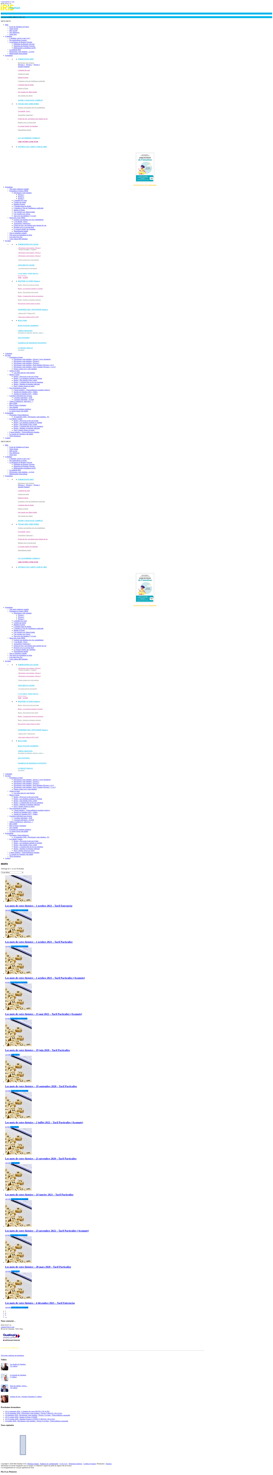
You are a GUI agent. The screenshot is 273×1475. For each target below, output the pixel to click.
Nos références (14, 32)
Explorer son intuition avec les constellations (31, 107)
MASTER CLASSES (29, 281)
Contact (7, 438)
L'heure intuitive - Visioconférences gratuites (24, 432)
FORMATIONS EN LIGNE (28, 244)
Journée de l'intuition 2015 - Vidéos (26, 392)
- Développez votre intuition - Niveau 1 (29, 248)
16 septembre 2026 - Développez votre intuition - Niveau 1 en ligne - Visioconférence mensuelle (37, 1415)
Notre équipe (13, 29)
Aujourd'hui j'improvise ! (25, 115)
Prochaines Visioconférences (19, 415)
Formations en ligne (16, 357)
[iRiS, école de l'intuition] (10, 10)
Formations (9, 55)
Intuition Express (23, 77)
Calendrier (8, 353)
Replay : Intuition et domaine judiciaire (29, 300)
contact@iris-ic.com (7, 2)
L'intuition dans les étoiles (26, 85)
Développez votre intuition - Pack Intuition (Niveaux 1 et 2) (34, 365)
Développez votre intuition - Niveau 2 (26, 361)
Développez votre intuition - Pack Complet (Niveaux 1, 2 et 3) (35, 367)
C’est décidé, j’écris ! (21, 221)
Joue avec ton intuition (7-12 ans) (25, 216)
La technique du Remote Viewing (20, 42)
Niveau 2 (29, 65)
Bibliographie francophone (18, 53)
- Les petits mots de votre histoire (27, 268)
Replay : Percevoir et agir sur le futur (28, 285)
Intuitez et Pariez (23, 88)
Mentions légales (33, 1464)
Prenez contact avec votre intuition (25, 369)
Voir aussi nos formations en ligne (20, 235)
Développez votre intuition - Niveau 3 (26, 363)
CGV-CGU (63, 1464)
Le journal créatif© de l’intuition (24, 229)
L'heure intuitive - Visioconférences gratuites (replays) (32, 390)
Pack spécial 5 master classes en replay (29, 303)
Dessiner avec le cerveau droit (27, 122)
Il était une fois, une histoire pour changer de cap (33, 119)
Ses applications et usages (18, 40)
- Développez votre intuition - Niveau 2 (29, 252)
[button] (6, 21)
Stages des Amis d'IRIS (17, 218)
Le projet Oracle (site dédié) (18, 411)
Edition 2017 (31, 313)
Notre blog (13, 34)
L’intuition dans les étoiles (22, 206)
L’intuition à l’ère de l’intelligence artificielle (28, 208)
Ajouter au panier (19, 910)
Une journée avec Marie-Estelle (27, 92)
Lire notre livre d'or (28, 142)
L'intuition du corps (24, 70)
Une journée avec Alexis (25, 95)
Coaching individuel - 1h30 (23, 398)
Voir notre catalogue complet (19, 189)
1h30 (19, 277)
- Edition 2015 (22, 313)
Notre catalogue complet (30, 100)
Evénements (9, 413)
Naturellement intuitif (24, 130)
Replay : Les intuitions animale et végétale (30, 288)
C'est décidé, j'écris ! (24, 111)
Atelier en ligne (14, 371)
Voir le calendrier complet (18, 233)
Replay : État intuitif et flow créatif (28, 292)
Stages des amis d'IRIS (28, 104)
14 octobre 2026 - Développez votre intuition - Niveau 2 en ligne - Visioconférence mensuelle (36, 1421)
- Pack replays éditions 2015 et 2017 (28, 317)
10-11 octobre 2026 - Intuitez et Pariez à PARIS (21, 1417)
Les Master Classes (15, 419)
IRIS (6, 25)
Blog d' (22, 320)
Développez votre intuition (26, 63)
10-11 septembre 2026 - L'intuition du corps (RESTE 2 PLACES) (27, 1411)
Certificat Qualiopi (89, 1464)
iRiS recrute (13, 30)
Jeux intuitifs (24, 338)
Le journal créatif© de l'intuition (28, 126)
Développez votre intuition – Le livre (21, 52)
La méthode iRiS (15, 50)
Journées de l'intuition (33, 309)
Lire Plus (15, 1055)
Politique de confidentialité (49, 1464)
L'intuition (8, 36)
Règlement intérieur (75, 1464)
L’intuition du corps (20, 200)
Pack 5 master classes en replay (24, 386)
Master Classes (14, 374)
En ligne (8, 241)
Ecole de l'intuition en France (19, 27)
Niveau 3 (37, 65)
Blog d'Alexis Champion (28, 325)
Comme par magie (23, 74)
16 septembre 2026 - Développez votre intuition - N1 (31, 417)
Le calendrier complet (29, 138)
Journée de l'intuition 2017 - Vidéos (26, 394)
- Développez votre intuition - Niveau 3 (29, 256)
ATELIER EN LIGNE (26, 265)
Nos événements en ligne (17, 388)
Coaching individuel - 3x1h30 (24, 399)
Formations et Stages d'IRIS (18, 191)
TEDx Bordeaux (15, 436)
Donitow (109, 1464)
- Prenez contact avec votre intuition (28, 260)
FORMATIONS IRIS (26, 59)
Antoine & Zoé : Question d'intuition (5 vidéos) (26, 1397)
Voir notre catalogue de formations (12, 1355)
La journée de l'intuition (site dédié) (21, 434)
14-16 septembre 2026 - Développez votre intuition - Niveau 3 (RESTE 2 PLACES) (33, 1413)
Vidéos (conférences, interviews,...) (21, 401)
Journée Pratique (23, 66)
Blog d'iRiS (13, 403)
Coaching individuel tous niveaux (20, 396)
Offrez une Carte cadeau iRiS (32, 147)
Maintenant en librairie (145, 185)
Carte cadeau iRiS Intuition (18, 239)
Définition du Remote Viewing (24, 44)
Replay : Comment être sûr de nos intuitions (30, 296)
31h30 (25, 277)
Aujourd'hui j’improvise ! (22, 223)
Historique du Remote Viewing (24, 46)
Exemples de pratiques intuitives (32, 343)
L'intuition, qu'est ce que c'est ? (19, 38)
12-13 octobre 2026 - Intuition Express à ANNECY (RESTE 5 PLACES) (30, 1419)
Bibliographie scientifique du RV (25, 48)
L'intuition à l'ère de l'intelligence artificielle (31, 81)
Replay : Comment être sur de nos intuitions (28, 382)
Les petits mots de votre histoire (24, 373)
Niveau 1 (21, 65)
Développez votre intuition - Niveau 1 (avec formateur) (32, 359)
